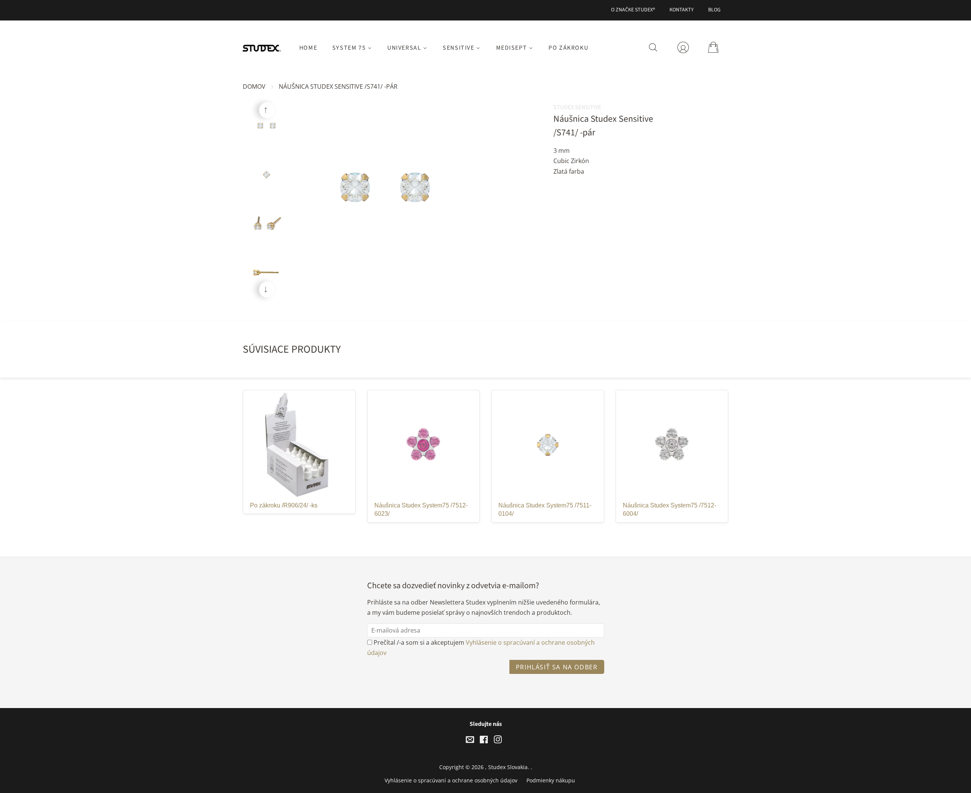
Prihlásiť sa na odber (557, 667)
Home (308, 48)
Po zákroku (568, 48)
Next (267, 289)
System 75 (350, 48)
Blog (714, 10)
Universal (405, 48)
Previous (267, 110)
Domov (254, 86)
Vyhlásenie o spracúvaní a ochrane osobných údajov (451, 780)
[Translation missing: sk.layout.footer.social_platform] (470, 740)
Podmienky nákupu (550, 780)
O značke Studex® (633, 10)
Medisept (512, 48)
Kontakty (681, 10)
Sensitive (459, 48)
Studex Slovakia (508, 767)
